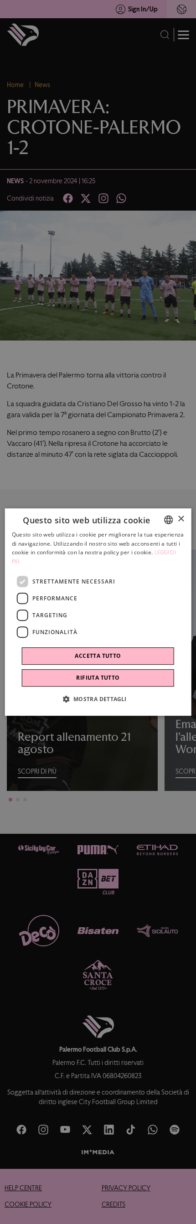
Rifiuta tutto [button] (97, 678)
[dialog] (98, 612)
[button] (97, 698)
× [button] (180, 519)
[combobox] (168, 519)
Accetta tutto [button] (98, 656)
